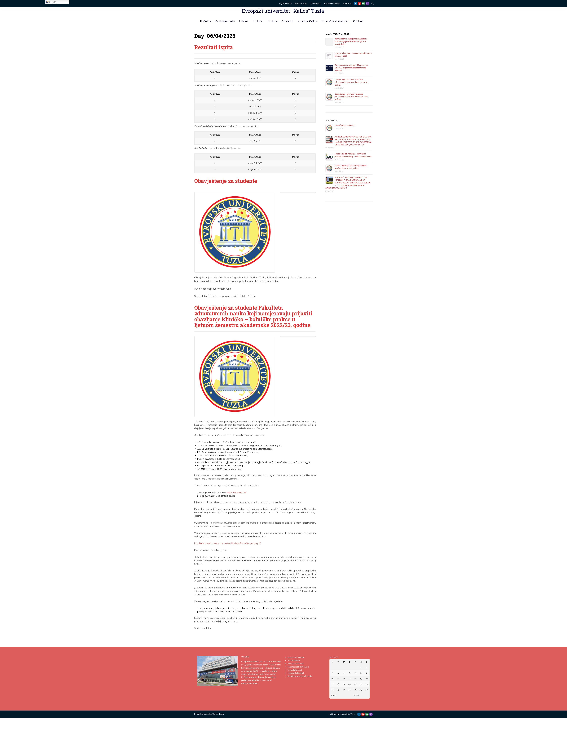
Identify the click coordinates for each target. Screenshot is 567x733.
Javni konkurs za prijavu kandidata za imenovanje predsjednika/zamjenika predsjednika (351, 41)
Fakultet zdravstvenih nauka (299, 676)
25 (338, 690)
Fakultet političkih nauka (298, 667)
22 (361, 684)
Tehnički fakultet (294, 670)
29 (361, 690)
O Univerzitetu (225, 21)
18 (338, 684)
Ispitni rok (347, 3)
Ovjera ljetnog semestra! (345, 125)
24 (332, 690)
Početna (205, 21)
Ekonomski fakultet (295, 657)
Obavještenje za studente (225, 180)
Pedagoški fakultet (295, 663)
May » (356, 695)
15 (361, 678)
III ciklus (272, 21)
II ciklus (258, 21)
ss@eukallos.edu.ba (236, 492)
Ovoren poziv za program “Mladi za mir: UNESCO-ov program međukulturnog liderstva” (351, 68)
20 (349, 684)
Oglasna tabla (285, 3)
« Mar (333, 695)
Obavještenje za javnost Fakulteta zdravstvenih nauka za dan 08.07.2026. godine (351, 96)
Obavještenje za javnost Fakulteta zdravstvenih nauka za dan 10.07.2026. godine (351, 82)
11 (338, 678)
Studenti (287, 21)
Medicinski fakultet (295, 673)
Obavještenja (315, 3)
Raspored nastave (332, 3)
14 (355, 678)
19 (344, 684)
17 (332, 684)
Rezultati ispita (300, 3)
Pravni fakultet (293, 660)
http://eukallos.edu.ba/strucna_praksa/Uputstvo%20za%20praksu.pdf (227, 543)
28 (355, 690)
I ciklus (243, 21)
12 (344, 678)
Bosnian (52, 2)
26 (344, 690)
